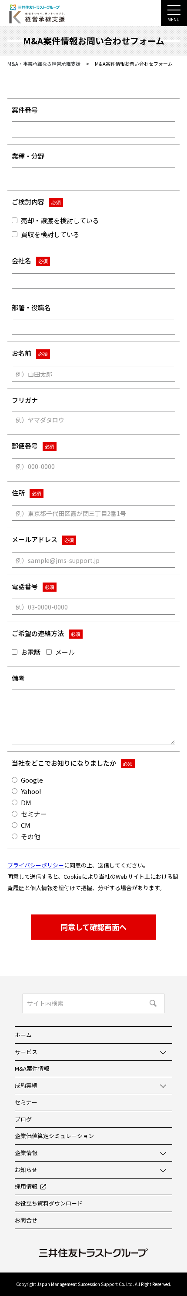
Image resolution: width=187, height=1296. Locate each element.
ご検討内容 (36, 201)
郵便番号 (33, 445)
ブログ (23, 1119)
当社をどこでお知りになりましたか (72, 762)
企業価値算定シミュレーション (54, 1136)
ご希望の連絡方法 (46, 633)
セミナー (26, 1102)
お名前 (30, 353)
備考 (18, 678)
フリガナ (25, 400)
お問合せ (26, 1220)
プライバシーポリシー (35, 865)
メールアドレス (43, 539)
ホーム (23, 1035)
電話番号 (33, 586)
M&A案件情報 (32, 1068)
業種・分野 (28, 156)
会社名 (30, 260)
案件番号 (25, 109)
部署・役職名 (31, 307)
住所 (26, 492)
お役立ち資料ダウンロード (49, 1203)
